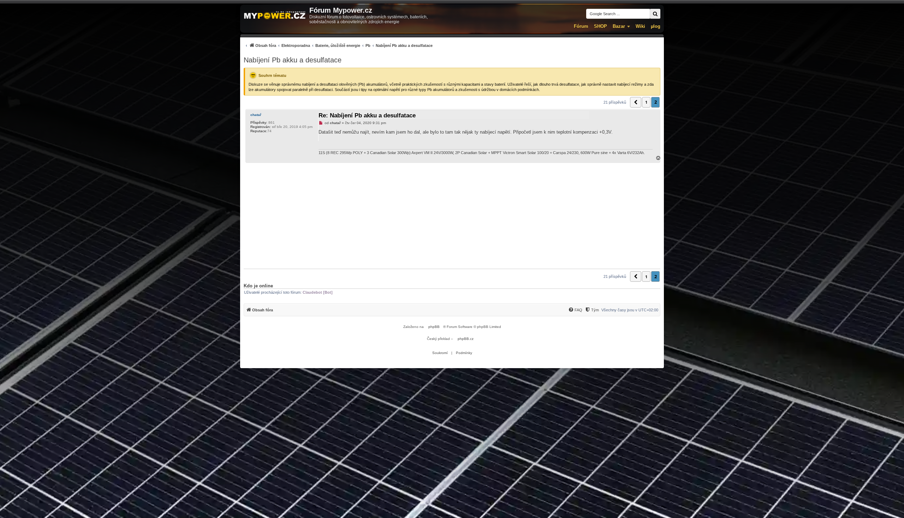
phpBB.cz (466, 339)
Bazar (619, 26)
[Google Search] (655, 14)
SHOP (600, 26)
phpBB (434, 327)
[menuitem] (338, 45)
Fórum (581, 26)
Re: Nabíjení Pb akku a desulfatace (367, 115)
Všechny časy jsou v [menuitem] (629, 310)
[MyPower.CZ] (275, 16)
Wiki (640, 26)
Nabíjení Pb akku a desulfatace (292, 60)
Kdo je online (258, 285)
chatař (255, 115)
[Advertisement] (452, 215)
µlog (655, 26)
